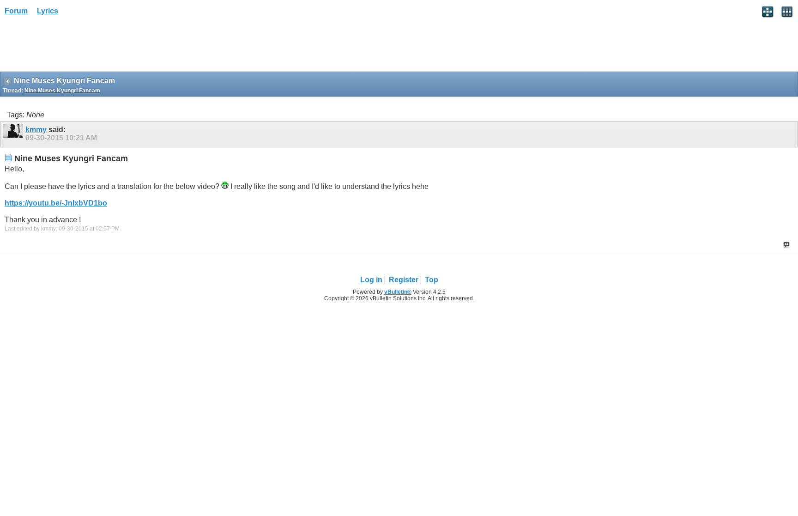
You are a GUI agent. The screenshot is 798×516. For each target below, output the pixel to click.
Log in (371, 280)
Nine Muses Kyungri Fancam (62, 90)
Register (403, 280)
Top (431, 280)
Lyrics (47, 11)
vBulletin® (397, 292)
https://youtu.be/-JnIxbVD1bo (56, 203)
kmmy (36, 130)
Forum (16, 11)
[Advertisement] (74, 47)
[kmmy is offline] (14, 134)
